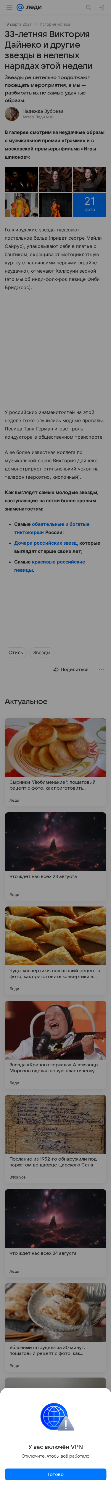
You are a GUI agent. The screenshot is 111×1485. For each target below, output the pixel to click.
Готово (56, 1474)
